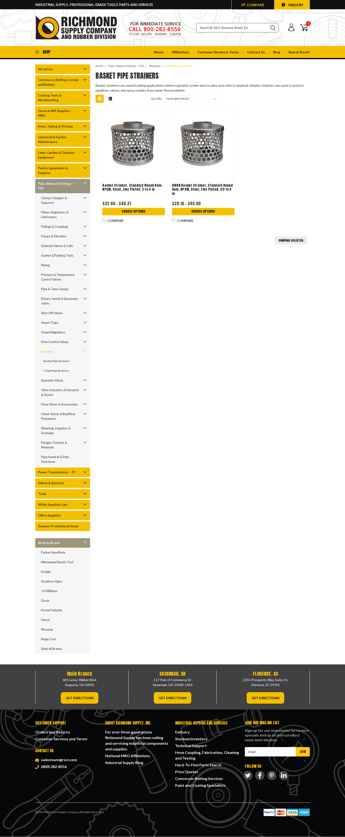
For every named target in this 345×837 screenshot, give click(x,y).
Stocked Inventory (191, 739)
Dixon (45, 600)
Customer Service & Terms (218, 52)
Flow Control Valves (55, 342)
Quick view (134, 144)
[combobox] (237, 27)
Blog (276, 52)
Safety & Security (51, 483)
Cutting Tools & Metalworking (49, 97)
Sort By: (156, 98)
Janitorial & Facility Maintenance (52, 139)
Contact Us (256, 52)
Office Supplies (49, 515)
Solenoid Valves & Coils (57, 246)
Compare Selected (291, 240)
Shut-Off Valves (51, 313)
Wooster (47, 629)
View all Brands (51, 649)
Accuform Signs (51, 581)
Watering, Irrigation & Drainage (55, 430)
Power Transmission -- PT (57, 472)
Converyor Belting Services (199, 778)
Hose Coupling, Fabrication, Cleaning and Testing (207, 755)
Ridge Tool (48, 639)
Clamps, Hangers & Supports (54, 200)
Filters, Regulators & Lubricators (55, 214)
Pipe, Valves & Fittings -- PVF (56, 186)
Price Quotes (186, 771)
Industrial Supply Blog (124, 762)
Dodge (45, 572)
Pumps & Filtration (53, 236)
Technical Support (191, 745)
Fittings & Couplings (54, 226)
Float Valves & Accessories (59, 404)
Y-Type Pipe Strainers (56, 370)
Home (99, 66)
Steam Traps (49, 322)
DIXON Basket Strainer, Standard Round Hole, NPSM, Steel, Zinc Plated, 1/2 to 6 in (202, 189)
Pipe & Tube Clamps (55, 289)
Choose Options (134, 211)
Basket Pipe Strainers (56, 361)
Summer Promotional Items (58, 526)
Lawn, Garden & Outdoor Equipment (56, 155)
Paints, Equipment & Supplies (53, 170)
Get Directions (80, 698)
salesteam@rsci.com (58, 759)
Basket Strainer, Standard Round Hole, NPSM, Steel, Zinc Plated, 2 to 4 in (132, 187)
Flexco (45, 620)
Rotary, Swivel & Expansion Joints (59, 301)
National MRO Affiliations (127, 755)
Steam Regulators (53, 332)
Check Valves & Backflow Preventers (58, 416)
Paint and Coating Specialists (200, 785)
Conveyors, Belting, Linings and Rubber (58, 82)
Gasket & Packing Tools (57, 255)
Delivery (182, 732)
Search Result (299, 52)
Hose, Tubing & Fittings (55, 126)
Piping (45, 265)
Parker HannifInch (53, 552)
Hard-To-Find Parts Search (198, 765)
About (159, 52)
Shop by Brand (48, 543)
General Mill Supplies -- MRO (55, 113)
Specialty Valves (52, 380)
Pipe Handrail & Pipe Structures (55, 459)
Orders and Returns (52, 732)
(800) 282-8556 (53, 766)
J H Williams (49, 591)
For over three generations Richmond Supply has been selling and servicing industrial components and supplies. (136, 740)
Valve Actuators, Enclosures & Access (60, 392)
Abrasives (45, 69)
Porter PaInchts (51, 610)
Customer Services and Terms (61, 739)
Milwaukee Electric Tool (57, 562)
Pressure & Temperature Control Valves (58, 277)
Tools (42, 494)
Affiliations (180, 52)
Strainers (47, 351)
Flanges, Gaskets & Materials (54, 445)
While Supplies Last (53, 504)
